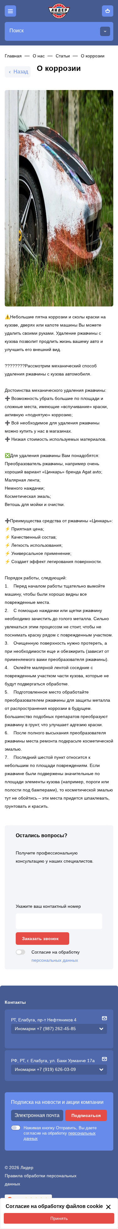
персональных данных (54, 960)
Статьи (63, 55)
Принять (59, 1218)
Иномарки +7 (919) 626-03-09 (45, 1069)
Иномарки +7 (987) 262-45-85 (45, 1028)
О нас (39, 55)
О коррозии (92, 55)
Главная (13, 55)
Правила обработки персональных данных (40, 1179)
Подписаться (86, 1115)
